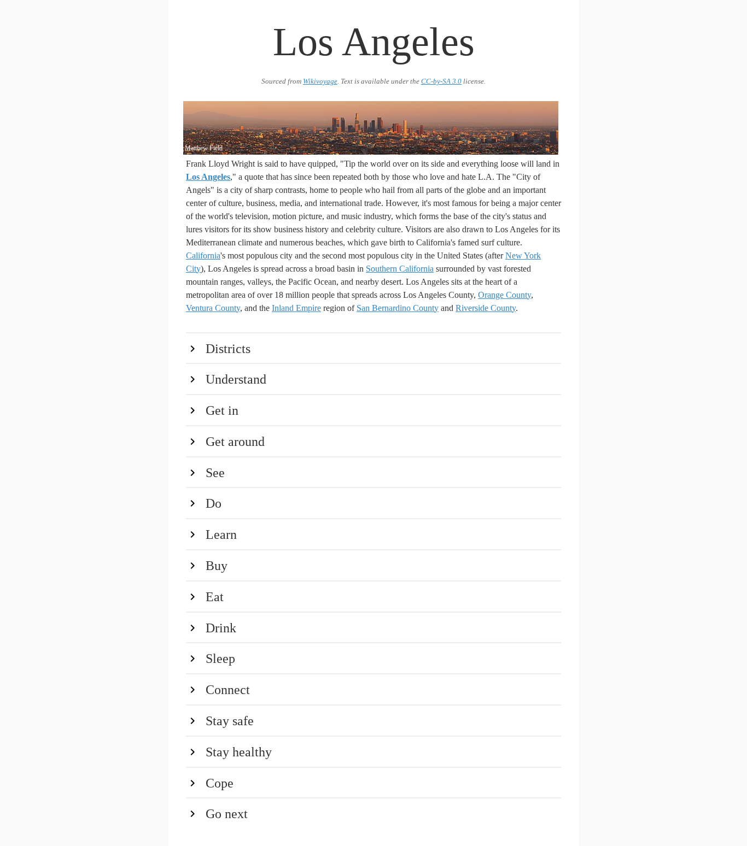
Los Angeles (208, 176)
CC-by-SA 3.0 (441, 81)
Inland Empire (296, 308)
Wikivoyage (320, 81)
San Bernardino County (398, 308)
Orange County (504, 294)
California (203, 255)
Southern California (400, 268)
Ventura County (213, 308)
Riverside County (486, 308)
